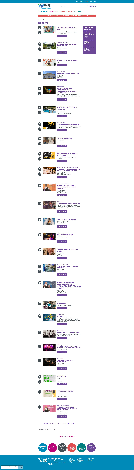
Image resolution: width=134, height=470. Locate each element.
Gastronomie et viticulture (89, 40)
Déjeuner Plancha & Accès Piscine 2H (67, 108)
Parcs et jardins (87, 45)
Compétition (86, 36)
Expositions (86, 37)
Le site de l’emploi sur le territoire (72, 448)
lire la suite (61, 36)
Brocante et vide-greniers (89, 34)
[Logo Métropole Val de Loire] (42, 461)
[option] (43, 448)
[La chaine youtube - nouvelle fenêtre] (92, 6)
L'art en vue (61, 377)
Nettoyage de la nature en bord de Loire (67, 44)
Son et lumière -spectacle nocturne (89, 48)
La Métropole (43, 11)
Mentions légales (91, 458)
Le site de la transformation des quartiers (62, 447)
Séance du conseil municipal (68, 73)
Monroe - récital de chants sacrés (67, 250)
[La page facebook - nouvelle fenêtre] (90, 6)
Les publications (44, 13)
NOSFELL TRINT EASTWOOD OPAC (68, 332)
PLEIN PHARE (61, 303)
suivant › (68, 423)
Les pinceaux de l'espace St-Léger (67, 28)
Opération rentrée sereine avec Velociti (67, 154)
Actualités (77, 1)
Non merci (16, 467)
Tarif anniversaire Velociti (68, 124)
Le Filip (60, 316)
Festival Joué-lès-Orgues (66, 220)
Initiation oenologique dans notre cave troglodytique (68, 169)
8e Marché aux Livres (65, 392)
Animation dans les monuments (87, 30)
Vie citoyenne (86, 49)
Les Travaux (78, 11)
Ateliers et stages (87, 33)
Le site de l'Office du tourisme (81, 448)
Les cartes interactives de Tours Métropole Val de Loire (91, 447)
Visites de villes (87, 50)
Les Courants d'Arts (64, 139)
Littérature (86, 41)
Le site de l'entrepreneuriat (52, 447)
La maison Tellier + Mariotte (68, 203)
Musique (85, 44)
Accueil (39, 19)
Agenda (81, 1)
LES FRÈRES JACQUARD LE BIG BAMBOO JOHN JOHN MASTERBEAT (68, 346)
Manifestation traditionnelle (86, 43)
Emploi (91, 1)
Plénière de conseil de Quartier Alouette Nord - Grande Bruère (67, 408)
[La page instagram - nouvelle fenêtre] (95, 6)
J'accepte (20, 467)
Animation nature (87, 31)
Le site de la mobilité (42, 447)
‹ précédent (51, 423)
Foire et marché (87, 38)
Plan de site (90, 460)
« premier (46, 423)
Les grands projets (66, 11)
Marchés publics (86, 1)
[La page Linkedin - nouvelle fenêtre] (93, 6)
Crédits (89, 459)
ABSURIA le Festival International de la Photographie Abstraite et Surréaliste (67, 90)
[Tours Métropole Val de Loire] (44, 6)
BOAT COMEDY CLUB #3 (65, 235)
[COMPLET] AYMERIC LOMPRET (67, 60)
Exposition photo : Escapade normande (68, 266)
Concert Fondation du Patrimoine (65, 361)
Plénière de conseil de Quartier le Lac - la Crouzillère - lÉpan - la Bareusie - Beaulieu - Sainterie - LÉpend (69, 285)
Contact (94, 1)
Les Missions (54, 11)
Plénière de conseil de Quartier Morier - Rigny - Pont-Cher (67, 187)
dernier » (73, 423)
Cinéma (85, 35)
